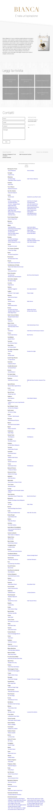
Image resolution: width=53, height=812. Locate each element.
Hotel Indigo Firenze (12, 312)
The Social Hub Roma (12, 202)
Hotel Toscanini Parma (31, 600)
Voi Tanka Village (11, 178)
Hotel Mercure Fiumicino (13, 380)
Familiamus (10, 223)
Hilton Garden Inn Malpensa (14, 534)
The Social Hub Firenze (13, 309)
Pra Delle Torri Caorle (12, 246)
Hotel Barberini (30, 211)
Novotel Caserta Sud (12, 461)
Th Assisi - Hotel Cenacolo (13, 416)
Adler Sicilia (10, 184)
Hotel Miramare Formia (12, 699)
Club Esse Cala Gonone (13, 559)
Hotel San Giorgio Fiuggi (13, 687)
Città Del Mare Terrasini (13, 449)
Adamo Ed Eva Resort (12, 297)
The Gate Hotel (11, 275)
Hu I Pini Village (11, 695)
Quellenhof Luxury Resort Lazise (34, 196)
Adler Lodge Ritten (12, 683)
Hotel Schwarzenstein (12, 305)
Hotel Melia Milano (12, 227)
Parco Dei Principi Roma (32, 205)
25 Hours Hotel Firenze (32, 311)
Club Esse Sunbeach (12, 642)
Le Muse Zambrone (31, 592)
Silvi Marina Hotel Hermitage (14, 703)
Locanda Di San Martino (32, 712)
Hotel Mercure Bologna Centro (33, 240)
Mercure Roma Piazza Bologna (14, 211)
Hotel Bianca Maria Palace (32, 228)
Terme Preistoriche (12, 170)
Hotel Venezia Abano (12, 325)
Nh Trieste (10, 504)
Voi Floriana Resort (12, 347)
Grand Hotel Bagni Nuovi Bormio (14, 508)
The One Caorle (30, 246)
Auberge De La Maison (12, 728)
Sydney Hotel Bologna (12, 240)
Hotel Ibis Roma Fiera (31, 208)
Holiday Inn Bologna (31, 239)
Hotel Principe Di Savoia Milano (14, 228)
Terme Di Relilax (30, 170)
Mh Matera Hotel (11, 712)
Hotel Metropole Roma (31, 213)
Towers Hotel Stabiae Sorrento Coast (15, 266)
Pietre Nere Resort (12, 520)
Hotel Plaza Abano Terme (13, 326)
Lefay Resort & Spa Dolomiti (14, 262)
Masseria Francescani (12, 188)
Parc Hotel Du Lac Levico (13, 621)
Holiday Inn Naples (31, 428)
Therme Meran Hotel (12, 708)
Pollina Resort (11, 769)
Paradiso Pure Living (12, 662)
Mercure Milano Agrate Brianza (14, 385)
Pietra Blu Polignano (12, 765)
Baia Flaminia (30, 334)
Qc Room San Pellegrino (13, 408)
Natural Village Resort (12, 219)
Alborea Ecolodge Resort (32, 555)
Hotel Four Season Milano (13, 233)
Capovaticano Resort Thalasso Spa (15, 496)
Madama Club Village (12, 474)
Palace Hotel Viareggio (12, 679)
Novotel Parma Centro (12, 600)
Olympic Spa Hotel (12, 394)
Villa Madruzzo (30, 465)
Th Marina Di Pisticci (12, 469)
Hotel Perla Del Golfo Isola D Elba (15, 658)
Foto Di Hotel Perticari (12, 334)
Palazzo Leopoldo (11, 732)
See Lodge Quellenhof (31, 289)
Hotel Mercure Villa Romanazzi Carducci (35, 330)
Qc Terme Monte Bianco (13, 376)
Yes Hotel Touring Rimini (13, 254)
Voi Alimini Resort (11, 749)
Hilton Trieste (30, 504)
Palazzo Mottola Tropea (13, 675)
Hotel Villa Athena (11, 478)
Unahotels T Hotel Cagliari (13, 293)
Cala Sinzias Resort (12, 453)
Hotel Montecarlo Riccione (13, 420)
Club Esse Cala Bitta (12, 613)
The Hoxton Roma (31, 202)
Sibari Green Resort (12, 654)
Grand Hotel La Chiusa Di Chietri (15, 482)
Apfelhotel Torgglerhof (12, 289)
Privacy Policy (26, 166)
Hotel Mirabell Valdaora (32, 398)
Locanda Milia (11, 604)
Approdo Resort (11, 339)
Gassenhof (10, 321)
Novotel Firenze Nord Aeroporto (14, 276)
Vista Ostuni (10, 637)
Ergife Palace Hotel (12, 210)
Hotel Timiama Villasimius (32, 178)
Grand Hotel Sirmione (12, 786)
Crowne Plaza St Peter (32, 214)
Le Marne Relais (11, 547)
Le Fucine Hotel (11, 736)
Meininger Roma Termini (13, 208)
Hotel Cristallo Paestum (13, 646)
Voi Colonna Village (12, 412)
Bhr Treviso (10, 741)
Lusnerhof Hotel (11, 390)
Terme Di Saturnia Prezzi (13, 778)
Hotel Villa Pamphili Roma (32, 204)
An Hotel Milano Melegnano (13, 445)
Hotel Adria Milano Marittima (14, 650)
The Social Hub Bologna (13, 239)
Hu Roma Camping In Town (13, 201)
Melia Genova (30, 301)
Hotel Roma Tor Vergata (32, 201)
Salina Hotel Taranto (12, 629)
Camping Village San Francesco (14, 794)
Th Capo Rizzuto (11, 359)
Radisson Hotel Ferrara (13, 457)
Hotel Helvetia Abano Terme (33, 325)
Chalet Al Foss (11, 174)
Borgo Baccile (11, 284)
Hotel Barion (10, 330)
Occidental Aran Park (12, 207)
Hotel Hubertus (11, 398)
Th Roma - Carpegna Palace (14, 204)
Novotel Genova (11, 301)
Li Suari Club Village (12, 250)
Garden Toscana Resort (13, 774)
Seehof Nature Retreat (12, 543)
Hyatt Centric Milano (31, 227)
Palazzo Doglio (30, 293)
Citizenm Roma (11, 213)
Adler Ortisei (10, 617)
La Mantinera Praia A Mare (13, 716)
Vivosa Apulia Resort (12, 271)
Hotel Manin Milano (12, 235)
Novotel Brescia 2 (11, 372)
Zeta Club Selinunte (12, 782)
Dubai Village (10, 432)
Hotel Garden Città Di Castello (14, 720)
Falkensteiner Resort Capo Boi (14, 180)
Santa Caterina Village (12, 609)
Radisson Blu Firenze (31, 309)
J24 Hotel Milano (11, 231)
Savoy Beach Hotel (31, 584)
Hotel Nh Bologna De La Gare (14, 242)
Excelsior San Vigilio (31, 351)
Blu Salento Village (12, 280)
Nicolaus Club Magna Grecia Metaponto (16, 500)
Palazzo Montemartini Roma (33, 207)
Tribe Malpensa (11, 436)
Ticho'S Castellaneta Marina (14, 555)
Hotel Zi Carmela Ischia (13, 588)
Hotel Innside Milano (31, 231)
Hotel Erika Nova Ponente (13, 691)
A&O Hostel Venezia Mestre (14, 424)
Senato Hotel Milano (31, 233)
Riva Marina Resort (12, 441)
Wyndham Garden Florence (13, 311)
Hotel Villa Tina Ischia (31, 512)
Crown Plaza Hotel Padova (13, 666)
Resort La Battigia (11, 724)
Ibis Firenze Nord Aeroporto (33, 275)
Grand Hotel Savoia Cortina (13, 576)
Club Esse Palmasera (31, 559)
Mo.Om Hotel (10, 539)
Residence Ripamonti (12, 596)
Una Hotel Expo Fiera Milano (14, 563)
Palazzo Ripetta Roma (31, 210)
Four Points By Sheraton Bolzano (15, 551)
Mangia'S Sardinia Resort (13, 316)
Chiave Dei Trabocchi (12, 192)
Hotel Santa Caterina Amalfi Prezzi (15, 790)
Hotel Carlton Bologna (31, 242)
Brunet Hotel (10, 567)
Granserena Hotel (11, 486)
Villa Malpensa (30, 436)
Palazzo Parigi (30, 230)
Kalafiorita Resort (11, 592)
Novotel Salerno (11, 580)
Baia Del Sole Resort (31, 496)
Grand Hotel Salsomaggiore (13, 670)
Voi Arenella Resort (12, 367)
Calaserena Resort (12, 363)
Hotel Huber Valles (12, 625)
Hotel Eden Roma (11, 214)
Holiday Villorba (11, 757)
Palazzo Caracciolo (12, 428)
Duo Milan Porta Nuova (13, 230)
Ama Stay (10, 351)
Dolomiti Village (11, 745)
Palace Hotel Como (12, 753)
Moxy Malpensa (11, 572)
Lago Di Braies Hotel (12, 516)
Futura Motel (10, 761)
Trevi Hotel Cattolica (12, 525)
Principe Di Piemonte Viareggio (33, 679)
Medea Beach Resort (12, 584)
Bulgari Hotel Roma (12, 205)
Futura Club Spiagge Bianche (14, 633)
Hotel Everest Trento (12, 465)
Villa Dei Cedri (11, 196)
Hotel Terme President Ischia (14, 512)
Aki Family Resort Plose (13, 258)
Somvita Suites (11, 355)
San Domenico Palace (12, 343)
